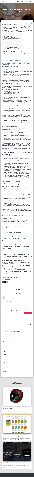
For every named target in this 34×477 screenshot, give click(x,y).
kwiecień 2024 (5, 367)
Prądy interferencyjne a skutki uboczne (9, 37)
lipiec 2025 (5, 359)
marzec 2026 (5, 349)
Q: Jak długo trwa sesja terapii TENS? (10, 46)
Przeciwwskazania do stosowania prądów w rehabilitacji (11, 38)
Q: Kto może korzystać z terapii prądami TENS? (11, 47)
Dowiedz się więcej (21, 411)
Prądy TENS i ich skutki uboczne (8, 36)
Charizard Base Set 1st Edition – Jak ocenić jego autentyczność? (12, 331)
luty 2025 (5, 365)
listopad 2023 (5, 368)
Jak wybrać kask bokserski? (7, 408)
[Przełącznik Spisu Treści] (20, 34)
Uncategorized (6, 373)
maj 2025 (5, 362)
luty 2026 (5, 351)
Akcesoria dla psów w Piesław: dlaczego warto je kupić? (11, 336)
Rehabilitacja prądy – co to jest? (8, 35)
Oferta (26, 1)
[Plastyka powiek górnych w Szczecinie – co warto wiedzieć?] (17, 451)
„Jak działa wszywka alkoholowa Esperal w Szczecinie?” (11, 339)
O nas (22, 1)
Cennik (30, 1)
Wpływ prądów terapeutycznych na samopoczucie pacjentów (12, 39)
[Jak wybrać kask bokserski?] (17, 396)
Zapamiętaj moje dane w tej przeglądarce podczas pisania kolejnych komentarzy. (18, 310)
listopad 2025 (5, 354)
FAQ (4, 40)
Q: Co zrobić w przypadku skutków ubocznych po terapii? (12, 48)
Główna (18, 1)
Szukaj (29, 324)
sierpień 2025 (5, 357)
